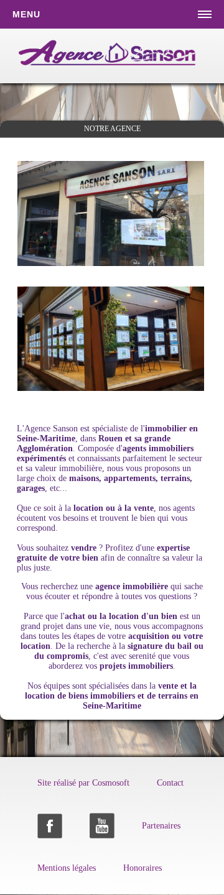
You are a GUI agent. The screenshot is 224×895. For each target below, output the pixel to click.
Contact (170, 782)
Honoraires (142, 868)
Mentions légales (66, 868)
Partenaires (161, 825)
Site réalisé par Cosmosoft (83, 782)
